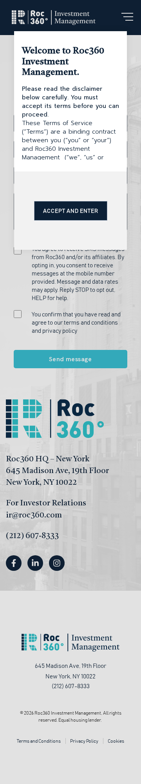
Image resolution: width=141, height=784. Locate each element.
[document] (70, 392)
